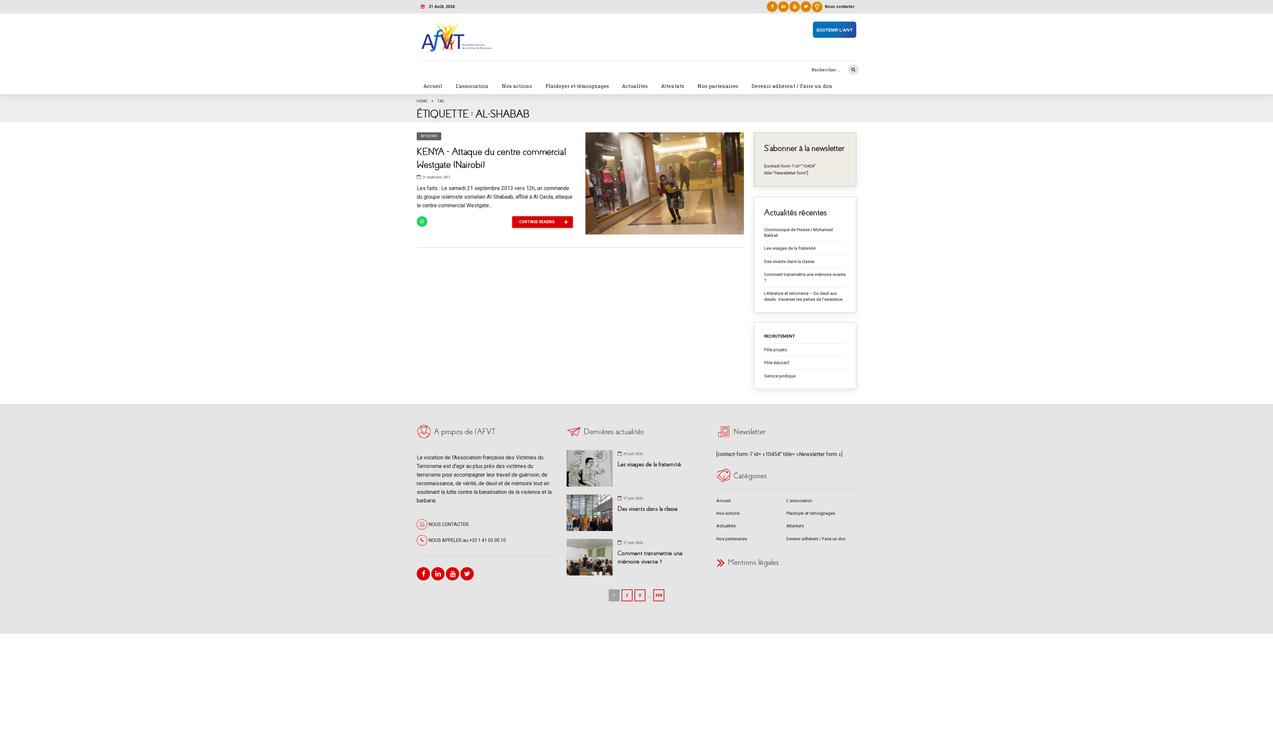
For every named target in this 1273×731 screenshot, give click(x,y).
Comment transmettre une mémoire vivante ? (805, 277)
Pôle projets (775, 349)
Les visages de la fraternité (790, 248)
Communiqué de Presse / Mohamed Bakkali (798, 232)
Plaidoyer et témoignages (577, 86)
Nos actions (517, 86)
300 (658, 595)
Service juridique (780, 375)
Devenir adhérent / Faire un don (792, 86)
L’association (472, 86)
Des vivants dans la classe (789, 261)
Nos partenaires (717, 86)
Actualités (635, 86)
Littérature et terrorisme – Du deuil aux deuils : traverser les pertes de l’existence (803, 296)
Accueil (432, 86)
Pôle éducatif (776, 362)
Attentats (672, 86)
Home (422, 101)
